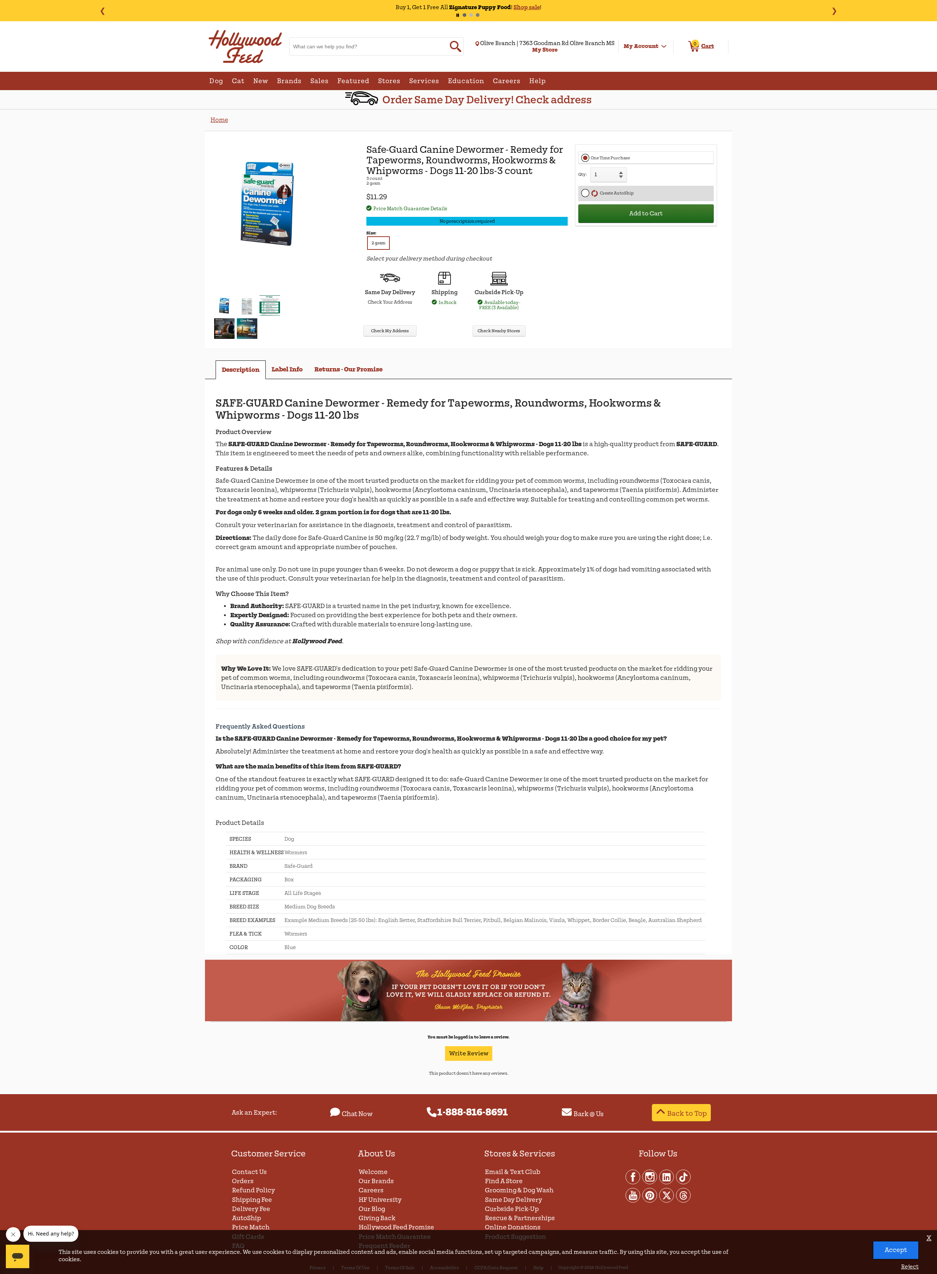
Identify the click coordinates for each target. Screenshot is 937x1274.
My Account (641, 46)
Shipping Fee (252, 1199)
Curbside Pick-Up (512, 1209)
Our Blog (372, 1209)
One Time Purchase (610, 158)
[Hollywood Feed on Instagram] (650, 1176)
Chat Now (357, 1114)
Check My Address (390, 331)
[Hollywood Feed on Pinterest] (650, 1194)
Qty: (582, 174)
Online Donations (513, 1227)
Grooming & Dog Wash (519, 1190)
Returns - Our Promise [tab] (348, 369)
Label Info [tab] (287, 369)
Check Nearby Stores (499, 331)
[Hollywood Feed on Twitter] (666, 1194)
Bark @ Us (589, 1114)
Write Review (468, 1053)
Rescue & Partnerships (520, 1218)
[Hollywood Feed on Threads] (683, 1194)
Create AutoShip (616, 193)
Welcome (373, 1172)
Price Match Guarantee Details (410, 208)
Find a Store (504, 1181)
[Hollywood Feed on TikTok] (683, 1176)
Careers (371, 1190)
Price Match (250, 1227)
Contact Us (249, 1172)
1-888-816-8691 (472, 1112)
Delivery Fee (251, 1209)
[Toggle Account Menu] (664, 46)
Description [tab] (241, 370)
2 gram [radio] (378, 243)
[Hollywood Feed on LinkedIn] (666, 1176)
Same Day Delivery (513, 1199)
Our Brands (376, 1181)
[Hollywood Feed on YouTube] (633, 1194)
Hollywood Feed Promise (396, 1227)
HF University (380, 1199)
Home (219, 119)
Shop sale (527, 7)
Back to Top (687, 1113)
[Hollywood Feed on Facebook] (633, 1176)
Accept (896, 1250)
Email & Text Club (512, 1172)
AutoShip (246, 1218)
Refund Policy (253, 1190)
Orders (243, 1181)
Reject (910, 1266)
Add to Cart (646, 213)
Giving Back (377, 1218)
